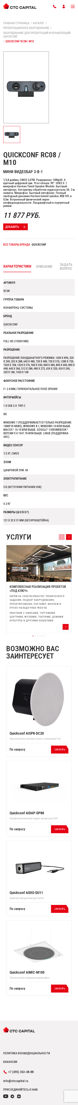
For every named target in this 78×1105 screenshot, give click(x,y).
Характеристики (17, 266)
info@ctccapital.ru (15, 1081)
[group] (39, 589)
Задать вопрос (66, 266)
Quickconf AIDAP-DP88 (27, 813)
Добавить (12, 227)
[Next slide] (69, 537)
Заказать (59, 749)
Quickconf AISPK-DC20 (27, 733)
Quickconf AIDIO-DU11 (26, 893)
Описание (44, 267)
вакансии (10, 1062)
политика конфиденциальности (26, 1053)
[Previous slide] (62, 537)
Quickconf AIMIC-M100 (27, 972)
